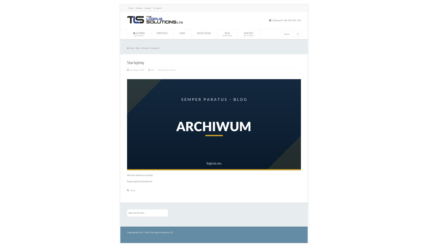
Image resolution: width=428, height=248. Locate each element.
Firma (172, 70)
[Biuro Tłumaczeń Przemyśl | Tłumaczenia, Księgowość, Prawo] (155, 22)
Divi (152, 70)
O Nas (130, 8)
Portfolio (139, 8)
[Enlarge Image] (214, 79)
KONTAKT (249, 34)
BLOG (227, 34)
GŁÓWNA (140, 34)
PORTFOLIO (162, 33)
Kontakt (148, 8)
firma (133, 190)
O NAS (182, 33)
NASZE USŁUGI (204, 33)
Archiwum (164, 70)
